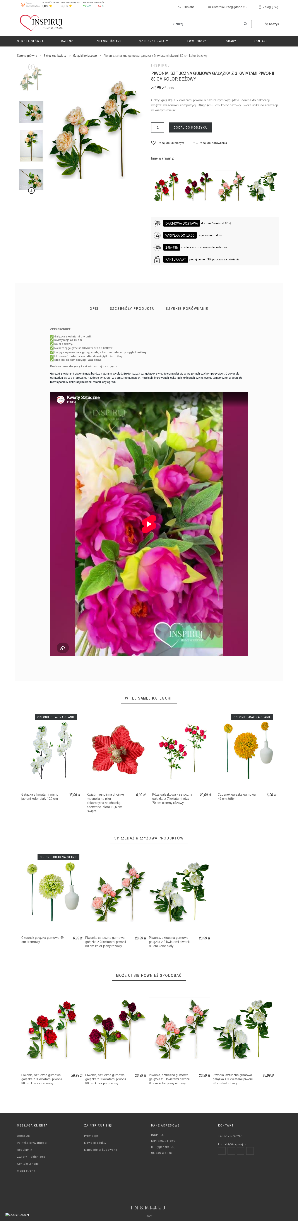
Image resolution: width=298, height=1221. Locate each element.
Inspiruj (160, 65)
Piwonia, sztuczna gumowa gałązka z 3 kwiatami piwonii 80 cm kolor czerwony (41, 1079)
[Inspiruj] (41, 24)
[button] (168, 142)
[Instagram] (231, 1151)
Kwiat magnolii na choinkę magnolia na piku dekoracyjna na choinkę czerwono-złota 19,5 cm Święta (105, 803)
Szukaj (246, 24)
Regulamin (24, 1149)
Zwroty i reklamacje (31, 1156)
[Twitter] (240, 1151)
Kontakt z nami (28, 1163)
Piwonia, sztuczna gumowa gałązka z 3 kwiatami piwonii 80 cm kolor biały (169, 942)
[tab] (94, 308)
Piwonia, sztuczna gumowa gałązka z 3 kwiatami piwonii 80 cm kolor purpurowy (105, 1079)
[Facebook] (222, 1151)
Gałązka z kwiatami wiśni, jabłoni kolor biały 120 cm (39, 797)
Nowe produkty (95, 1142)
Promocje (91, 1135)
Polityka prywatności (32, 1142)
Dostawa (23, 1135)
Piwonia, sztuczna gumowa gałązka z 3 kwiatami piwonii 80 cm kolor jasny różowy (105, 942)
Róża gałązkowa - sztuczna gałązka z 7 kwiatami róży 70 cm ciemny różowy (172, 799)
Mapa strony (26, 1170)
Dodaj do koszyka (190, 127)
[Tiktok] (250, 1151)
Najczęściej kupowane (100, 1149)
